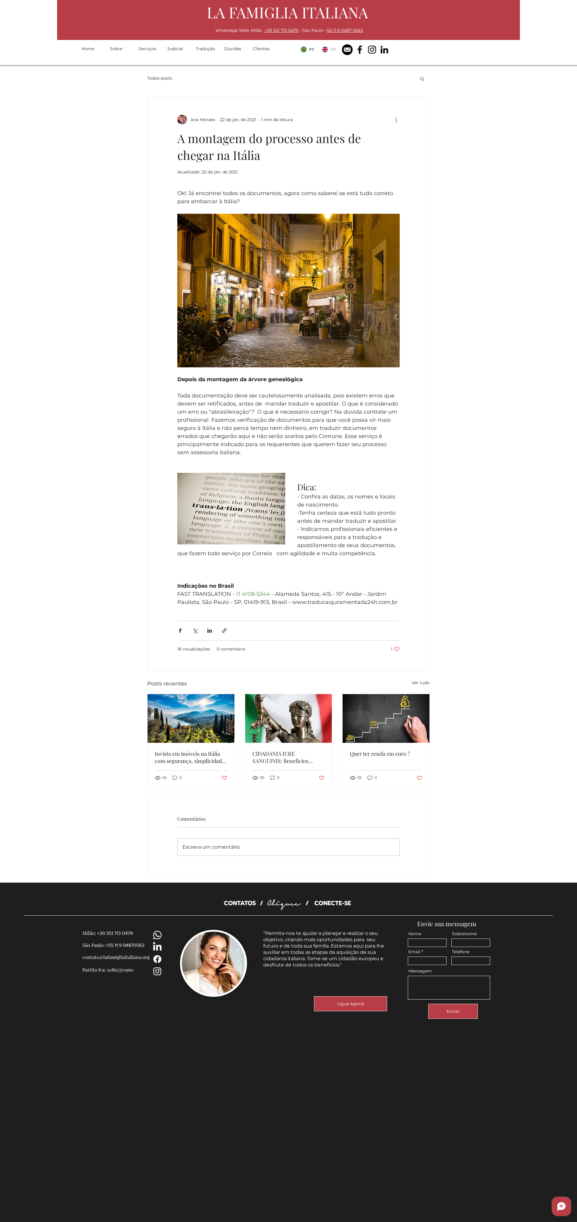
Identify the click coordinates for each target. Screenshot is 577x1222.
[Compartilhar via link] (224, 630)
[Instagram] (372, 49)
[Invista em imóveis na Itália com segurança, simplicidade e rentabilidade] (191, 718)
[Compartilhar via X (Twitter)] (195, 630)
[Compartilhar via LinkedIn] (209, 630)
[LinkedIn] (384, 49)
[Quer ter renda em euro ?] (386, 718)
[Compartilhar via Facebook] (180, 630)
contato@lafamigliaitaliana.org (116, 957)
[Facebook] (359, 49)
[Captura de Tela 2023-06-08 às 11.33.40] (347, 49)
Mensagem (420, 971)
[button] (422, 78)
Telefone (460, 952)
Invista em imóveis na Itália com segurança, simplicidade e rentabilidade (189, 757)
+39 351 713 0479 (281, 30)
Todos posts (159, 78)
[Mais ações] (396, 119)
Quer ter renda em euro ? (380, 753)
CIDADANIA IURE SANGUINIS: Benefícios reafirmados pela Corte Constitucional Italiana (280, 757)
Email (414, 952)
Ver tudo (421, 682)
